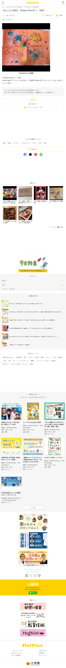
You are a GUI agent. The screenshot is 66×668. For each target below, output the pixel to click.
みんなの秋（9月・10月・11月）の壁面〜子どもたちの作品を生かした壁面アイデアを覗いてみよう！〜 (33, 336)
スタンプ (34, 143)
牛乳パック (5, 364)
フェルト (30, 357)
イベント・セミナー (8, 289)
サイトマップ (42, 655)
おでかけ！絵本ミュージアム (53, 457)
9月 (14, 360)
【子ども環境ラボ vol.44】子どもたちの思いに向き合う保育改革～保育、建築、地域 (54, 424)
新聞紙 (32, 360)
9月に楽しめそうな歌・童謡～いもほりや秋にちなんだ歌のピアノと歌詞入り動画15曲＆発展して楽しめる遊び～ (35, 311)
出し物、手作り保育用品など (16, 6)
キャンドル (25, 364)
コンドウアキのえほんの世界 (32, 422)
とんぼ (4, 360)
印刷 (61, 15)
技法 (25, 357)
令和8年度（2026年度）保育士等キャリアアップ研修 (10, 458)
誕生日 (31, 364)
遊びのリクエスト (17, 653)
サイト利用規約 (16, 655)
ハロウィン (48, 357)
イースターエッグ (25, 143)
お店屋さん (54, 360)
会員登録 (41, 653)
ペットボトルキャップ (22, 360)
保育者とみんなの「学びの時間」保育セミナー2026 (10, 423)
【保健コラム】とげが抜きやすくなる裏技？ (19, 344)
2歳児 (9, 143)
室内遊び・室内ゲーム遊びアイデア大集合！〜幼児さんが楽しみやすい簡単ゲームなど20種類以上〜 (32, 320)
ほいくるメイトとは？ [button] (33, 107)
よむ (3, 285)
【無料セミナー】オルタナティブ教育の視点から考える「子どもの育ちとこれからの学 (32, 459)
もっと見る (33, 507)
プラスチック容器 (15, 364)
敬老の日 (60, 357)
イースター (16, 143)
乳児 (40, 143)
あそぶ (4, 280)
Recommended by (53, 227)
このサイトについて (17, 650)
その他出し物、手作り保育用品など (31, 6)
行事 (45, 143)
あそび (7, 6)
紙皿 (42, 357)
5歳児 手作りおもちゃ (8, 357)
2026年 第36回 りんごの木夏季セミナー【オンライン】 (10, 494)
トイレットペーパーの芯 (42, 360)
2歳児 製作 (19, 357)
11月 (54, 357)
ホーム (3, 6)
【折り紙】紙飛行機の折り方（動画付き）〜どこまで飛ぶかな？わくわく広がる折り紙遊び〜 (31, 328)
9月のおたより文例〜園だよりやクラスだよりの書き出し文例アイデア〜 (26, 303)
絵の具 (37, 357)
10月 (10, 360)
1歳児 (4, 143)
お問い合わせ (42, 650)
